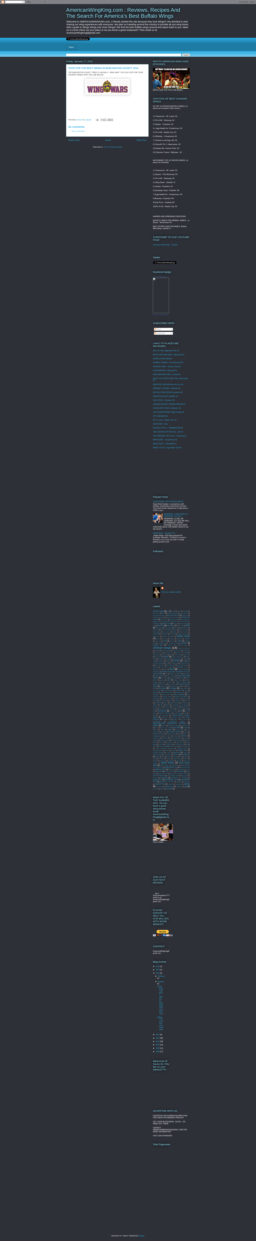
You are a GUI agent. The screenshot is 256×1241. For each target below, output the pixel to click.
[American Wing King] (161, 312)
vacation (161, 758)
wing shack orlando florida (178, 773)
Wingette (187, 782)
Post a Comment (78, 131)
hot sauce (162, 688)
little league (163, 700)
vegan (168, 758)
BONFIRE (156, 634)
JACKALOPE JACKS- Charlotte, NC (167, 408)
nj (181, 711)
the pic (176, 754)
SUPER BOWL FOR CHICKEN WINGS (168, 502)
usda (154, 758)
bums (157, 638)
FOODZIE (156, 671)
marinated (158, 703)
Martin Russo (174, 703)
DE (171, 654)
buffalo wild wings (168, 636)
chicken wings (162, 647)
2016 (158, 970)
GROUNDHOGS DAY (159, 684)
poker (162, 729)
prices (185, 732)
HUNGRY (178, 690)
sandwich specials (177, 740)
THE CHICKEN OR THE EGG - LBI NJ (168, 432)
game (162, 680)
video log (163, 761)
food (172, 669)
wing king (180, 771)
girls (168, 680)
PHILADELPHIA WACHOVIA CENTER (169, 723)
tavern (185, 752)
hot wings (172, 688)
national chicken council (166, 709)
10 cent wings (158, 611)
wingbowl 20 (157, 779)
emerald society (185, 663)
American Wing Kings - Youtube (165, 245)
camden (179, 638)
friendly (181, 678)
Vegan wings (177, 758)
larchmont (177, 698)
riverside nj (156, 738)
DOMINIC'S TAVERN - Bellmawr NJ (167, 388)
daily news (156, 654)
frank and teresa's (175, 673)
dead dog (177, 654)
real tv (185, 734)
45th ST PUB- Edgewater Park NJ (166, 351)
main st (187, 700)
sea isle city (180, 742)
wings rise (159, 786)
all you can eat (173, 615)
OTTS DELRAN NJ (160, 416)
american (185, 615)
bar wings (170, 625)
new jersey (162, 711)
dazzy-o (164, 654)
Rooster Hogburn (175, 738)
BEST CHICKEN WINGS (168, 630)
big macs (167, 632)
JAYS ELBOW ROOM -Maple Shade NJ (168, 412)
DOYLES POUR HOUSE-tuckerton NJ (168, 392)
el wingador (174, 663)
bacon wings (184, 623)
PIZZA (155, 729)
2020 (158, 966)
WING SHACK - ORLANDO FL (165, 444)
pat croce (184, 719)
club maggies (166, 650)
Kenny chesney (168, 696)
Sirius (154, 746)
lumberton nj (179, 700)
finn (165, 669)
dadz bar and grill (181, 652)
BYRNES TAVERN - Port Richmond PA (168, 363)
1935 (173, 611)
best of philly (183, 630)
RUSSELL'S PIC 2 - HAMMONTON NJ (168, 428)
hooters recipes (175, 686)
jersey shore (167, 694)
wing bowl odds (185, 767)
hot (183, 686)
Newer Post (73, 140)
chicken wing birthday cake (177, 645)
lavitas (155, 700)
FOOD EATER (182, 669)
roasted (165, 738)
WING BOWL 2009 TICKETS (169, 765)
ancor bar (164, 619)
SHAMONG (168, 744)
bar (154, 625)
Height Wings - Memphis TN (164, 533)
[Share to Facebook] (109, 119)
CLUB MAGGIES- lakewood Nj (165, 370)
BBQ (188, 626)
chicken (184, 643)
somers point (173, 746)
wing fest (158, 771)
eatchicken (160, 661)
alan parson (184, 613)
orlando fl (165, 717)
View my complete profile (171, 592)
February (161, 976)
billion (175, 632)
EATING (176, 661)
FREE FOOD (159, 676)
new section (173, 711)
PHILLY (163, 725)
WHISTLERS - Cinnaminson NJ (165, 440)
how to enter (157, 690)
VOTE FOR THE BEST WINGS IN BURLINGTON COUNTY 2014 (160, 1000)
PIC (156, 727)
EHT (166, 663)
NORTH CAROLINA (165, 713)
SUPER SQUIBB (158, 752)
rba (180, 734)
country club (159, 652)
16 (168, 611)
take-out (177, 752)
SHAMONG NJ (179, 744)
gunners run (172, 684)
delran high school (177, 656)
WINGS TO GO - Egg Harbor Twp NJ (167, 448)
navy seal (180, 709)
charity (179, 641)
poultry (163, 732)
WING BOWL (167, 763)
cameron (187, 638)
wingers (179, 782)
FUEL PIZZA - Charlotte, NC (164, 400)
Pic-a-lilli (177, 728)
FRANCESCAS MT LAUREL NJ (165, 396)
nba (186, 709)
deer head (158, 656)
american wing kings (172, 617)
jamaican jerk (180, 692)
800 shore (156, 613)
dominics (161, 659)
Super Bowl (182, 750)
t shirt (169, 752)
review (175, 736)
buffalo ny (156, 636)
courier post (169, 652)
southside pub (182, 748)
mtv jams (175, 707)
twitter (186, 756)
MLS (167, 705)
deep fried (186, 654)
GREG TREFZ (181, 682)
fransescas (186, 673)
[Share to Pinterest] (112, 119)
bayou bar (180, 625)
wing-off (155, 777)
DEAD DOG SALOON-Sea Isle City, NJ (168, 384)
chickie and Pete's (184, 648)
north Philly (177, 713)
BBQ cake (159, 628)
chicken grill (158, 645)
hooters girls (164, 686)
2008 (158, 1052)
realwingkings (157, 736)
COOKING (186, 650)
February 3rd (157, 669)
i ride (185, 690)
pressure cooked (174, 732)
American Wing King (159, 277)
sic (187, 744)
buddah (172, 634)
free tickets (170, 676)
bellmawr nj (184, 628)
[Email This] (102, 119)
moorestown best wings (179, 705)
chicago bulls (173, 643)
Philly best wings (174, 725)
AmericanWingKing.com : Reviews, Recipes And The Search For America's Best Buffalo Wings (123, 13)
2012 (179, 611)
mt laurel (167, 707)
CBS (165, 641)
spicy (166, 750)
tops (163, 756)
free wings (164, 678)
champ (172, 641)
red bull (167, 736)
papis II (175, 719)
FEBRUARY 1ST (181, 667)
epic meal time (159, 665)
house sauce (184, 688)
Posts (158, 329)
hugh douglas (168, 690)
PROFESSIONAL (158, 734)
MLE (161, 705)
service (161, 744)
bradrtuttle (164, 634)
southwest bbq (157, 750)
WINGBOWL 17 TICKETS (179, 777)
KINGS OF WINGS (181, 696)
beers (176, 628)
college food (177, 650)
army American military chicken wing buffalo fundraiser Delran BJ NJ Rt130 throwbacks (171, 621)
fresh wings (173, 678)
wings (187, 784)
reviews (184, 736)
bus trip (164, 638)
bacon (175, 623)
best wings (156, 632)
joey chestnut (179, 694)
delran (166, 657)
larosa (185, 698)
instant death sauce (166, 692)
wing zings (184, 775)
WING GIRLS (169, 771)
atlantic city (166, 623)
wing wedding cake (173, 775)
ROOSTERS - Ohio (160, 424)
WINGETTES (160, 784)
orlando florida (177, 717)
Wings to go (169, 786)
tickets (157, 756)
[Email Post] (97, 120)
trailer (169, 756)
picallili (185, 727)
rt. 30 (185, 738)
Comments (160, 333)
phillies (155, 725)
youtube (169, 789)
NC (154, 711)
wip (186, 786)
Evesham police (183, 665)
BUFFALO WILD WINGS (162, 359)
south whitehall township (164, 748)
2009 (158, 1048)
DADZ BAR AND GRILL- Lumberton (166, 374)
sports (173, 750)
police (170, 729)
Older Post (141, 140)
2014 (158, 973)
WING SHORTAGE (158, 775)
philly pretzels (185, 725)
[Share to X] (107, 119)
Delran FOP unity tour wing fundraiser (160, 1023)
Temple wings (157, 754)
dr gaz (168, 659)
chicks (157, 650)
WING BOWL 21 (171, 767)
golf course (167, 682)
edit (184, 661)
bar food (160, 626)
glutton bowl (178, 680)
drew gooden (177, 659)
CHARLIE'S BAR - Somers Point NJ (167, 367)
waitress (171, 761)
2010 (158, 1045)
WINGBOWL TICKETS (167, 782)
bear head (168, 628)
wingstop (179, 786)
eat (154, 661)
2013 (158, 1035)
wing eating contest (184, 769)
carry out (158, 641)
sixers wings (163, 746)
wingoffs (178, 784)
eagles (186, 659)
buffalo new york (182, 634)
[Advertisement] (169, 472)
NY (185, 713)
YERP (162, 789)
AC (163, 613)
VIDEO (155, 761)
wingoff (170, 784)
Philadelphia (157, 721)
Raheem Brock (171, 734)
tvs (180, 756)
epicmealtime (171, 665)
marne (166, 703)
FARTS (155, 667)
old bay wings (163, 715)
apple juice (173, 619)
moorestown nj (157, 707)
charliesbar (161, 643)
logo (170, 700)
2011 (158, 1041)
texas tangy (167, 754)
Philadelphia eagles (177, 721)
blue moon (183, 632)
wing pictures (163, 773)
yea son (155, 789)
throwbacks (185, 754)
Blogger (141, 1236)
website (178, 761)
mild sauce (184, 703)
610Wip (185, 611)
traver (175, 756)
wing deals (172, 769)
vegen (186, 758)
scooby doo (170, 742)
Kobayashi (156, 698)
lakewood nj (167, 698)
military (155, 705)
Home (71, 47)
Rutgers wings (164, 740)
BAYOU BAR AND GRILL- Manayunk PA (168, 355)
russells (155, 740)
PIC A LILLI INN (165, 727)
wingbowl (164, 777)
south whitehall (185, 746)
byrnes (172, 638)
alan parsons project (159, 615)
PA (163, 719)
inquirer (155, 692)
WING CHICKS (160, 769)
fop (166, 673)
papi (168, 719)
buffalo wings (183, 636)
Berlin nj (155, 630)
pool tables (180, 729)
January (161, 982)
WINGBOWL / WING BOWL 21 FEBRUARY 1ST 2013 (176, 515)
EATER (168, 661)
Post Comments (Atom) (113, 147)
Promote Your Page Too (160, 314)
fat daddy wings (166, 667)
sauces (161, 742)
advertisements (172, 613)
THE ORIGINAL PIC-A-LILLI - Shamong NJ (169, 436)
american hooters (158, 617)
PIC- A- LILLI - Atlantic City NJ (165, 420)
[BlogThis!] (104, 119)
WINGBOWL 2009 (171, 779)
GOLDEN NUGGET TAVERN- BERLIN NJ (169, 404)
